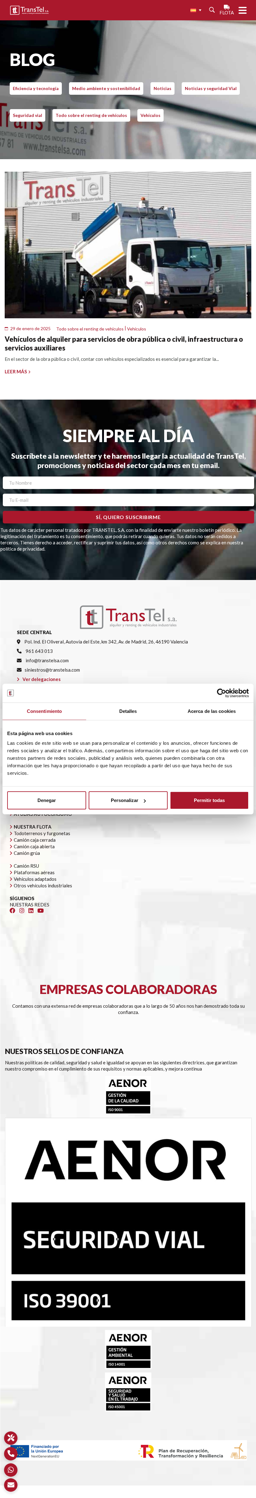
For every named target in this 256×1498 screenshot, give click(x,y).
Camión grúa (27, 853)
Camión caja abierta (34, 846)
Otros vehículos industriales (43, 885)
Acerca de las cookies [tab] (212, 711)
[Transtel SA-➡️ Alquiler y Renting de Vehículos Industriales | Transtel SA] (29, 10)
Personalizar (124, 800)
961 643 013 (39, 651)
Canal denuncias (187, 1495)
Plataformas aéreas (34, 872)
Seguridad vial (27, 115)
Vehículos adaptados (35, 879)
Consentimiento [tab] (44, 711)
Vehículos (150, 115)
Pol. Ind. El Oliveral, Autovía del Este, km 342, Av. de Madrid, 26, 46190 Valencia (105, 641)
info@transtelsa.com (47, 660)
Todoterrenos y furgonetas (42, 833)
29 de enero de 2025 (30, 328)
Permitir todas (209, 800)
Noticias (162, 88)
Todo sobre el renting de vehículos (91, 115)
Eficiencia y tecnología (36, 88)
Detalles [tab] (128, 711)
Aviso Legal (65, 1495)
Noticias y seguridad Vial (211, 88)
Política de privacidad (102, 1495)
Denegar (46, 800)
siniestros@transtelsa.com (52, 670)
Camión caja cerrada (35, 840)
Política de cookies (147, 1495)
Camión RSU (26, 866)
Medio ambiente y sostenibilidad (106, 88)
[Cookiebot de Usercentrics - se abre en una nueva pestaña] (221, 693)
